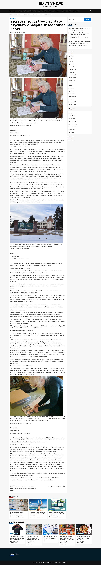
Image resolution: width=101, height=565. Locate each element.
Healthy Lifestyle (32, 11)
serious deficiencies (55, 449)
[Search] (91, 11)
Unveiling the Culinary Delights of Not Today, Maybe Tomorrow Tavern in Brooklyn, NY (79, 42)
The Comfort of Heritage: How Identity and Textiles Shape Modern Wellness (79, 29)
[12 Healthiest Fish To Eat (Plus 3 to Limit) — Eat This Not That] (84, 529)
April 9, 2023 (40, 516)
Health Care (71, 115)
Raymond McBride (14, 32)
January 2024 (72, 72)
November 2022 (72, 104)
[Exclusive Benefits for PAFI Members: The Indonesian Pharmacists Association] (18, 505)
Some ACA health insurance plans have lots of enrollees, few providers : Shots (57, 514)
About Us (75, 11)
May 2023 (71, 88)
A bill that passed (14, 340)
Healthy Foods (22, 11)
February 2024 (72, 69)
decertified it (32, 176)
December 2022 (72, 101)
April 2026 (71, 56)
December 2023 (72, 74)
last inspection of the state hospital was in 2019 (31, 361)
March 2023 (71, 93)
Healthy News (50, 4)
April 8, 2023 (60, 516)
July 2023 (71, 83)
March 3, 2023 (22, 32)
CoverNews (59, 562)
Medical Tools (42, 11)
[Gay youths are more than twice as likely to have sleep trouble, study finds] (38, 505)
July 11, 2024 (47, 541)
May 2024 (71, 61)
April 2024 (71, 64)
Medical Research (66, 11)
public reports (35, 295)
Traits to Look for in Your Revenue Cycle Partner (78, 37)
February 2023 (72, 96)
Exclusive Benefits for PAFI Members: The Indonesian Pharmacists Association (16, 514)
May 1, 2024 (80, 542)
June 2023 (71, 85)
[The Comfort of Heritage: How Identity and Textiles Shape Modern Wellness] (17, 529)
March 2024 (71, 66)
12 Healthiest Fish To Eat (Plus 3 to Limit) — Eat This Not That (79, 46)
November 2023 (72, 77)
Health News (12, 11)
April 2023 (71, 91)
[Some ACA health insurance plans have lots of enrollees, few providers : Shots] (57, 505)
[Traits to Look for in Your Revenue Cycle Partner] (50, 529)
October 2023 (72, 80)
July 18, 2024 (21, 516)
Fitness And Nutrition (54, 11)
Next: (56, 486)
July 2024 (71, 58)
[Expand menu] (79, 11)
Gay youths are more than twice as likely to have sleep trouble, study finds (38, 514)
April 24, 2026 (14, 542)
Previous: (23, 487)
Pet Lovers (71, 132)
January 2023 (72, 99)
